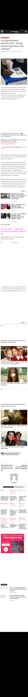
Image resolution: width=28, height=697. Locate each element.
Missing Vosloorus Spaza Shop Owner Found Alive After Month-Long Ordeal (23, 511)
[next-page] (15, 531)
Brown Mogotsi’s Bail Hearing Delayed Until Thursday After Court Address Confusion (4, 512)
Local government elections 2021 (13, 453)
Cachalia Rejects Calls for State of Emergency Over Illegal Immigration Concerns (14, 498)
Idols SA (5, 238)
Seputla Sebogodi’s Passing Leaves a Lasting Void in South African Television (18, 597)
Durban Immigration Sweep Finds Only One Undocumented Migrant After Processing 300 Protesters (14, 512)
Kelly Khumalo (8, 237)
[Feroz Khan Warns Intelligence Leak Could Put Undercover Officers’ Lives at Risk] (23, 492)
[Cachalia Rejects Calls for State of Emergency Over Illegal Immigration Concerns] (14, 492)
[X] (15, 55)
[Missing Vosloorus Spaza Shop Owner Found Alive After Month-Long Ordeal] (23, 506)
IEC (5, 453)
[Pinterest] (18, 55)
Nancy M (4, 51)
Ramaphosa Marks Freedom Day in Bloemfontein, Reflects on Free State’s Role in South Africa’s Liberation (23, 526)
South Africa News (7, 35)
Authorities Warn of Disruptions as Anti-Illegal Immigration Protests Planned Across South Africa (5, 498)
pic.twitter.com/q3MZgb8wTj (8, 143)
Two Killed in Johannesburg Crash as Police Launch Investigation (14, 526)
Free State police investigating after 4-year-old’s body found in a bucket (18, 589)
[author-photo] (14, 477)
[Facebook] (11, 55)
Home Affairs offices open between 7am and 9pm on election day (7, 467)
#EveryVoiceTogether (6, 142)
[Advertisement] (14, 15)
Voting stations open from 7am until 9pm (10, 454)
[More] (22, 55)
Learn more (23, 290)
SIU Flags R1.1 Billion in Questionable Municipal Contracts (5, 526)
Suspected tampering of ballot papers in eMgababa (21, 466)
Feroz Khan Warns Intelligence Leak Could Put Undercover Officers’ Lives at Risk (22, 499)
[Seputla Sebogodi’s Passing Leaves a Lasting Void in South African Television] (5, 598)
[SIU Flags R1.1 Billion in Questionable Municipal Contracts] (5, 520)
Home (2, 35)
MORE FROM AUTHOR (19, 487)
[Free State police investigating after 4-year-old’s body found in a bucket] (5, 589)
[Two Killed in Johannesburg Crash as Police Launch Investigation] (14, 520)
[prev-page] (13, 531)
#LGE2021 (14, 142)
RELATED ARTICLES (8, 487)
